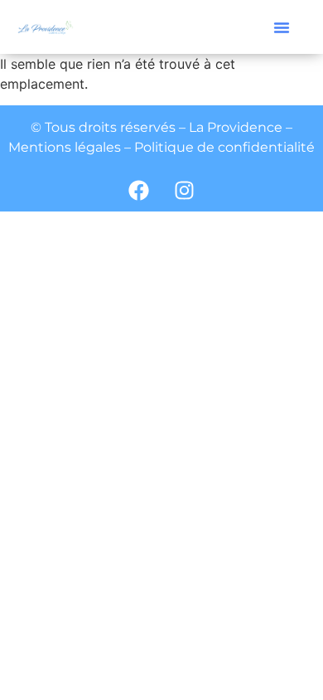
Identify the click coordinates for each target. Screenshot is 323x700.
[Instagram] (184, 190)
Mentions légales (64, 147)
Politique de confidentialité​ (224, 147)
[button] (281, 27)
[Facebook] (139, 190)
